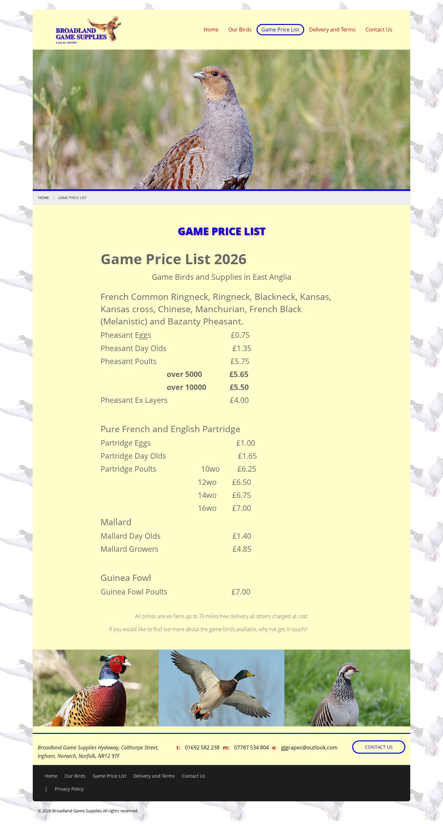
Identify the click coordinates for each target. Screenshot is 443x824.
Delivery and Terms (332, 29)
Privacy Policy (69, 789)
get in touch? (292, 629)
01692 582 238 (202, 747)
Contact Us (378, 29)
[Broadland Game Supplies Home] (88, 29)
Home (211, 29)
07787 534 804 (251, 747)
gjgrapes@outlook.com (309, 747)
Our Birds (240, 29)
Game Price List (280, 29)
